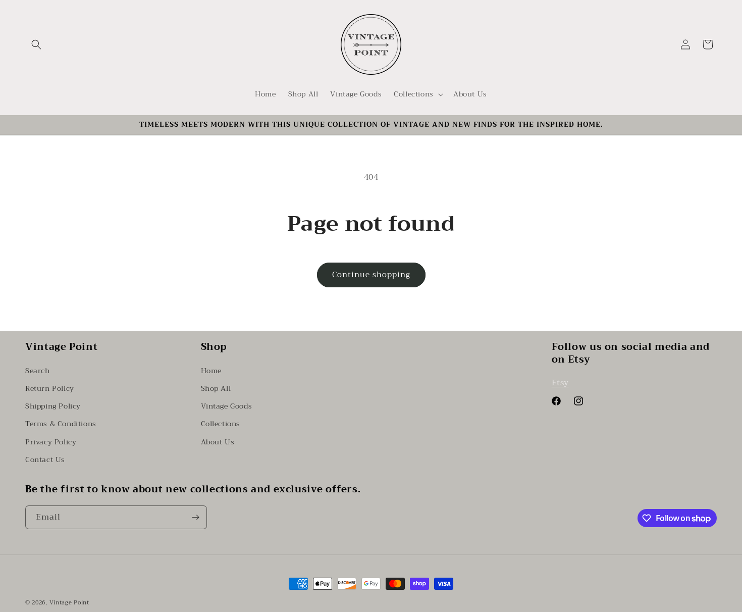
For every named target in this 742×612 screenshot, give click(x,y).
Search (37, 370)
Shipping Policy (53, 405)
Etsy (560, 382)
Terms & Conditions (60, 423)
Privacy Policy (50, 441)
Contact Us (45, 459)
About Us (218, 441)
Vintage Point (69, 602)
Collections (221, 423)
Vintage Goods (226, 405)
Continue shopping (371, 274)
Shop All (216, 388)
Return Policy (49, 388)
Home (211, 370)
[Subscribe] (195, 517)
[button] (36, 44)
